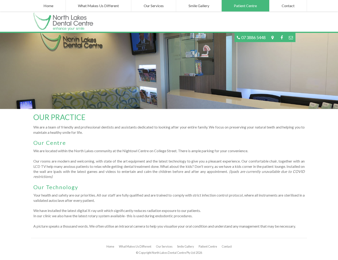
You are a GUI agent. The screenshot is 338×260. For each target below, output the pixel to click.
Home (110, 246)
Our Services (164, 246)
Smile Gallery (185, 246)
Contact (227, 246)
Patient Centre (208, 246)
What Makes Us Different (135, 246)
